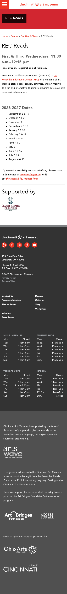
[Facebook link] (11, 245)
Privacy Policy (9, 278)
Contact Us (7, 296)
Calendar (39, 300)
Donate (39, 296)
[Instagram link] (19, 245)
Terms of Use (8, 281)
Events (14, 36)
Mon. (6, 339)
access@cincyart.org (30, 174)
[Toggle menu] (4, 4)
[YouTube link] (34, 245)
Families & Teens (29, 36)
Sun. (5, 360)
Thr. (5, 350)
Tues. (6, 343)
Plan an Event (9, 305)
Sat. (5, 356)
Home (5, 36)
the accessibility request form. (22, 179)
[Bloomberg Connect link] (4, 245)
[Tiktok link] (27, 245)
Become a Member (11, 300)
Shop (37, 305)
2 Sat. (41, 392)
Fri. (5, 353)
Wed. (6, 346)
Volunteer (7, 313)
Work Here (40, 309)
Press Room (8, 317)
